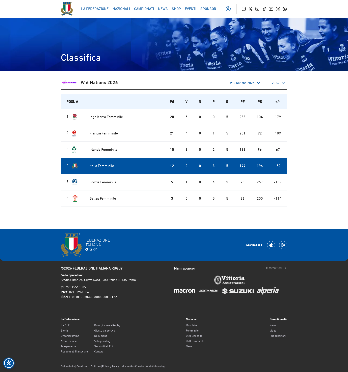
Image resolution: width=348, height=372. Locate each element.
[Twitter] (250, 8)
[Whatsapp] (284, 8)
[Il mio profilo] (228, 9)
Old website (68, 366)
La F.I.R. (65, 325)
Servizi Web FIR (103, 346)
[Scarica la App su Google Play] (283, 245)
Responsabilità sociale (74, 351)
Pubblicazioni (278, 335)
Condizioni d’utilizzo (88, 366)
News (189, 346)
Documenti (100, 335)
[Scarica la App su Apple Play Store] (271, 245)
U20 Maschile (194, 335)
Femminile (192, 330)
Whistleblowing (155, 366)
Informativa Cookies (132, 366)
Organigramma (70, 335)
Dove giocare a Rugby (107, 325)
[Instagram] (257, 8)
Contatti (98, 351)
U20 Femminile (195, 341)
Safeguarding (102, 341)
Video (273, 330)
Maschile (191, 325)
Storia (64, 330)
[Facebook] (243, 8)
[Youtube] (271, 8)
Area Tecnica (69, 341)
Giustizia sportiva (104, 330)
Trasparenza (68, 346)
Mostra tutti (274, 268)
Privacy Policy (110, 366)
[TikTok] (264, 8)
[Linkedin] (278, 8)
